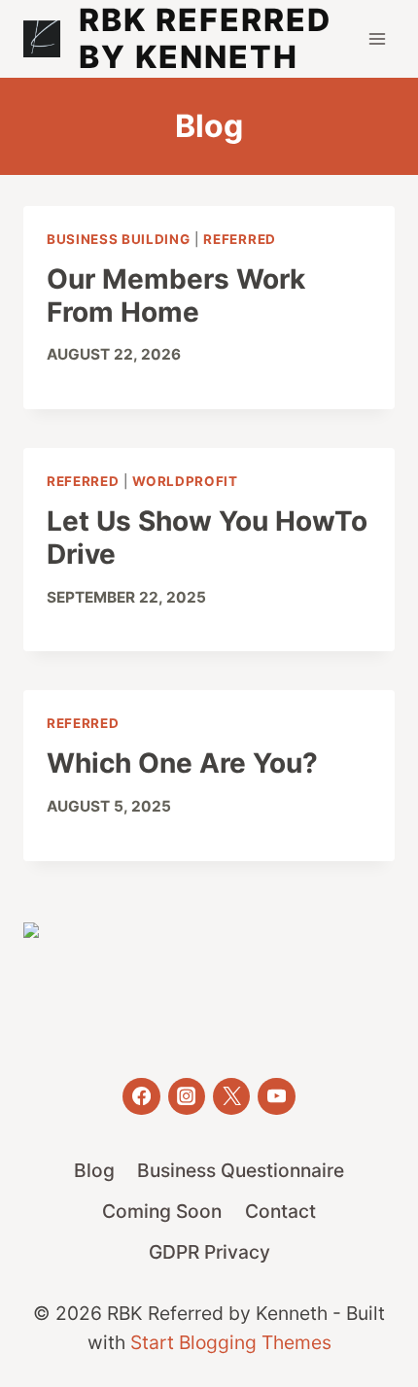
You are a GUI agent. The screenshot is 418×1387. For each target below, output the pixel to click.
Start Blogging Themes (230, 1342)
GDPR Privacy (209, 1252)
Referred (239, 239)
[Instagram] (186, 1096)
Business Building (118, 239)
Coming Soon (162, 1211)
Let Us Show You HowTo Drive (207, 537)
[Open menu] (377, 38)
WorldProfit (184, 481)
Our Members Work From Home (176, 295)
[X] (231, 1096)
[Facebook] (140, 1096)
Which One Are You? (182, 763)
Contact (280, 1211)
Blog (94, 1170)
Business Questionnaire (240, 1170)
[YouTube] (276, 1096)
